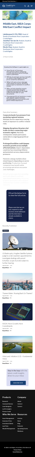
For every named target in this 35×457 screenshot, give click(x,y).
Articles (20, 418)
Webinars (20, 431)
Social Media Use (17, 451)
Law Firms (5, 426)
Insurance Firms (7, 421)
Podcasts (20, 426)
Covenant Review (7, 404)
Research (5, 401)
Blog (19, 423)
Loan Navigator (6, 406)
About (19, 401)
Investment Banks (7, 423)
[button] (32, 6)
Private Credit (6, 411)
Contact (20, 404)
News (19, 421)
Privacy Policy (17, 449)
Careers (20, 406)
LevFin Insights (6, 409)
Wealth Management (8, 428)
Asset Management (8, 418)
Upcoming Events (23, 428)
